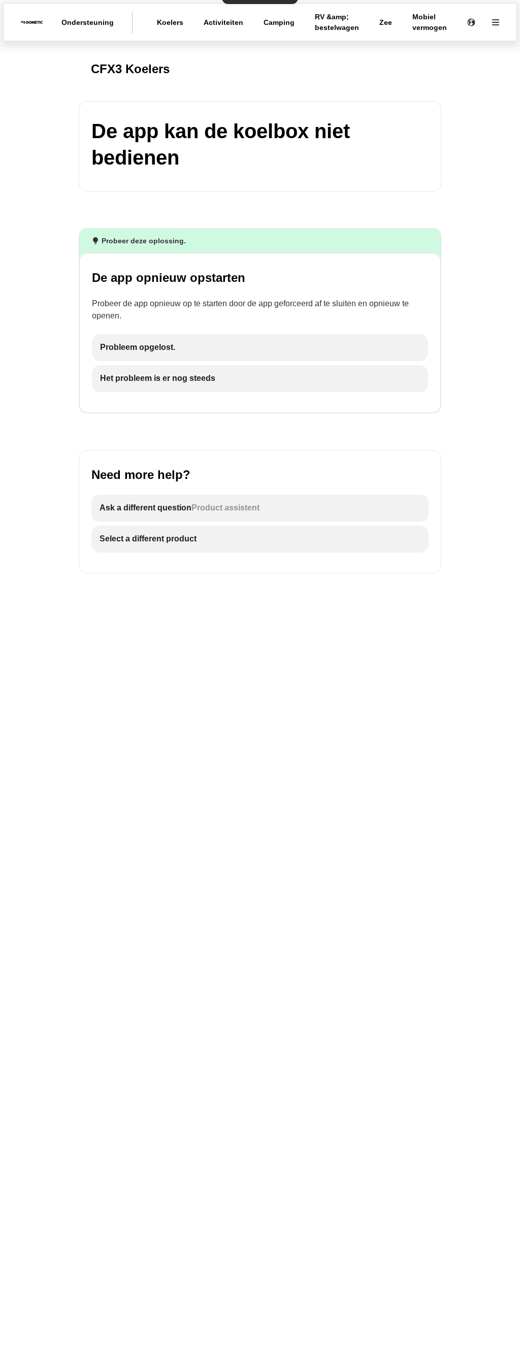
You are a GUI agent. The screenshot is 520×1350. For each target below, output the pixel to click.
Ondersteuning (87, 22)
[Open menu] (495, 22)
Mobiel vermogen (429, 22)
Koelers (170, 22)
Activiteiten (223, 22)
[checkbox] (260, 347)
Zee (385, 22)
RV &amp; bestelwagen (337, 22)
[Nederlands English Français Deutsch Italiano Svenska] (471, 22)
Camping (279, 22)
